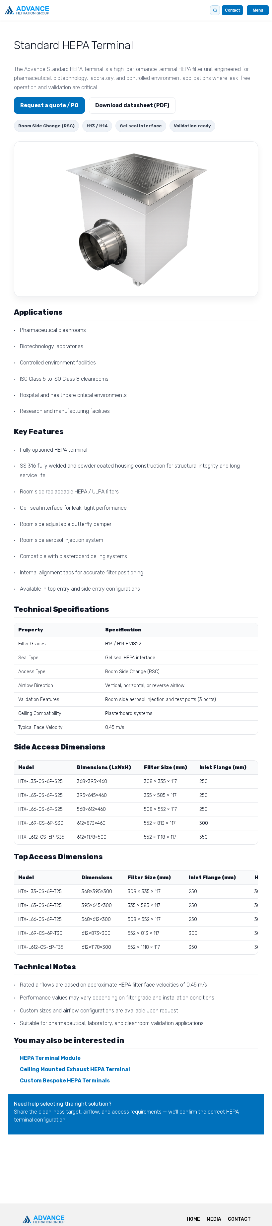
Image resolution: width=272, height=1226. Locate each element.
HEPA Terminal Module (50, 1058)
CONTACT (239, 1219)
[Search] (215, 10)
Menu (258, 10)
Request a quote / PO (49, 105)
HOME (193, 1219)
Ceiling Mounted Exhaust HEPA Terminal (75, 1069)
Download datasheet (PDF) (132, 105)
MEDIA (214, 1219)
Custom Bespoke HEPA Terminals (65, 1080)
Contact (232, 10)
